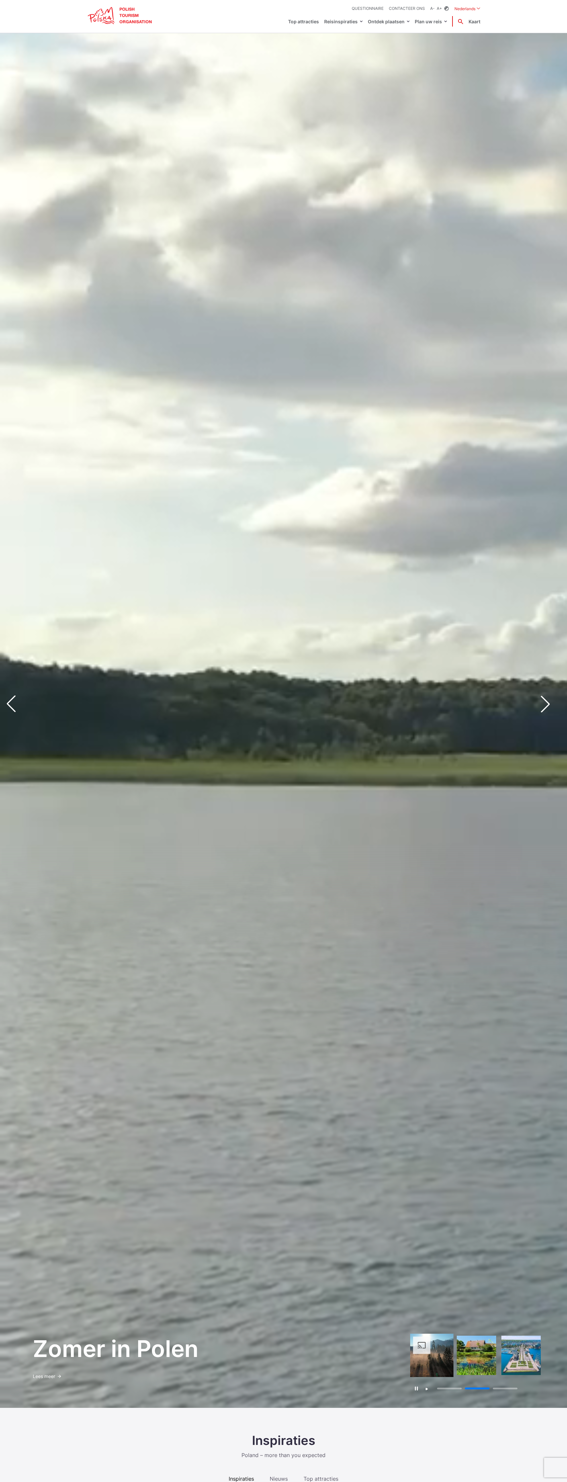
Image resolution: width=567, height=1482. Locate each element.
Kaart (474, 21)
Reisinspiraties (341, 21)
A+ (439, 8)
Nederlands (467, 8)
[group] (432, 1355)
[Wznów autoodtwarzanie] (426, 1389)
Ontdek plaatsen (386, 21)
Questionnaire (368, 8)
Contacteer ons (407, 8)
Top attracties (303, 21)
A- (432, 8)
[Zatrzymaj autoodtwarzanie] (416, 1388)
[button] (550, 704)
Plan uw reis (428, 21)
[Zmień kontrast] (446, 8)
